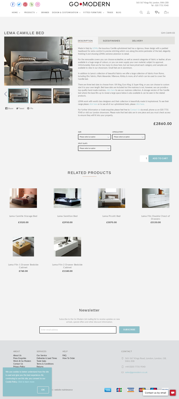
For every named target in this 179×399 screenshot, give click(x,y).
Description (85, 41)
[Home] (89, 4)
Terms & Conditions (45, 364)
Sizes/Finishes (111, 41)
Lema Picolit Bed (112, 216)
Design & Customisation (65, 12)
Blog (118, 12)
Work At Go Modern (22, 361)
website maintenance (63, 390)
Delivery (137, 41)
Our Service (42, 356)
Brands (45, 12)
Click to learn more (26, 382)
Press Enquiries (19, 358)
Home (15, 12)
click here (111, 90)
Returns (40, 367)
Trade (110, 12)
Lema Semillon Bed (67, 216)
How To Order (69, 358)
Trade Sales (41, 361)
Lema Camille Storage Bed (23, 216)
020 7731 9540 (162, 6)
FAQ (64, 356)
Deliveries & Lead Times (47, 358)
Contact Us (135, 110)
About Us (17, 356)
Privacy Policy (19, 367)
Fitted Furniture (92, 12)
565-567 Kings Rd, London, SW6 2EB (152, 3)
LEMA (95, 48)
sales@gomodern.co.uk (136, 372)
